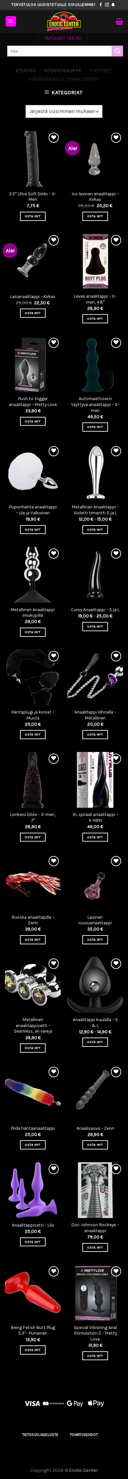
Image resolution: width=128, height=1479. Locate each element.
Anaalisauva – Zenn (95, 1128)
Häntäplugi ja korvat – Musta (32, 715)
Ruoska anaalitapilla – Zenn (33, 920)
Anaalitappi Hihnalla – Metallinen (95, 715)
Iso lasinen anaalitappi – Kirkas (95, 196)
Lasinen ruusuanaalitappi (95, 920)
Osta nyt (33, 216)
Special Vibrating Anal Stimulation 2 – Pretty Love (95, 1333)
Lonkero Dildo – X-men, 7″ (32, 817)
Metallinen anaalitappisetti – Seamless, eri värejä (33, 1025)
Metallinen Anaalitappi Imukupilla (33, 612)
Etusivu (26, 70)
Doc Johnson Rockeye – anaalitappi (95, 1227)
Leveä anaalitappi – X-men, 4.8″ (95, 299)
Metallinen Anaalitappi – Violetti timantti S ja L (95, 509)
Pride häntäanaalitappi (33, 1128)
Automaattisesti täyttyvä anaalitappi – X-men (95, 404)
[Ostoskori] (119, 21)
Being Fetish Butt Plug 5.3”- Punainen (33, 1330)
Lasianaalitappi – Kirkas (32, 296)
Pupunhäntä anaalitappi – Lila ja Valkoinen (33, 509)
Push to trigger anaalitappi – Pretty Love (33, 401)
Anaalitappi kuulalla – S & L (95, 1022)
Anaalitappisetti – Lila (33, 1225)
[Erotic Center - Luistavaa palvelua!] (64, 21)
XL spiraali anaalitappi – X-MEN (95, 817)
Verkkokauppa (62, 70)
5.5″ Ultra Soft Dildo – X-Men (32, 196)
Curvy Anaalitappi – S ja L (95, 609)
